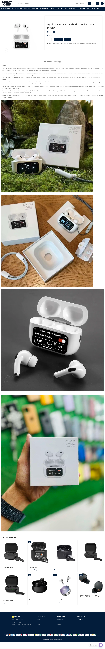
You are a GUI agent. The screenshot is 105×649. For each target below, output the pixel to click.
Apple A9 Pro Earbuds (75, 43)
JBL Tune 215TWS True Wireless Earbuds (65, 566)
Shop (39, 625)
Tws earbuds (71, 20)
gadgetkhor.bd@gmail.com (18, 622)
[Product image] (14, 552)
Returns (59, 622)
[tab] (48, 61)
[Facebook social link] (78, 619)
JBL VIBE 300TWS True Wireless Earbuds (91, 566)
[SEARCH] (89, 3)
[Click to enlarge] (6, 50)
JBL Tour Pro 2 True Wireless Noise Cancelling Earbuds (38, 567)
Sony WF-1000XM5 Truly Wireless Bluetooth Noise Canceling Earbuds (89, 596)
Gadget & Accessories (56, 20)
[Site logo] (7, 3)
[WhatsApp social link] (82, 619)
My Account (40, 622)
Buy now (67, 39)
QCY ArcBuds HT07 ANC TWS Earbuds (39, 599)
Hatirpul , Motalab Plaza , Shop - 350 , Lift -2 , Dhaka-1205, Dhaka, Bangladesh (22, 625)
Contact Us (17, 617)
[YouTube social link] (80, 619)
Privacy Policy (60, 619)
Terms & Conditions (59, 625)
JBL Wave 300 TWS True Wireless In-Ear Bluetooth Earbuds (13, 600)
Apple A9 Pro (67, 43)
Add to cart (58, 39)
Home (49, 20)
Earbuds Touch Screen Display (88, 43)
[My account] (97, 3)
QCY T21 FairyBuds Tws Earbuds (63, 599)
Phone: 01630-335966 (17, 619)
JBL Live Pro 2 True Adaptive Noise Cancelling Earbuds (12, 567)
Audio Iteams (65, 20)
